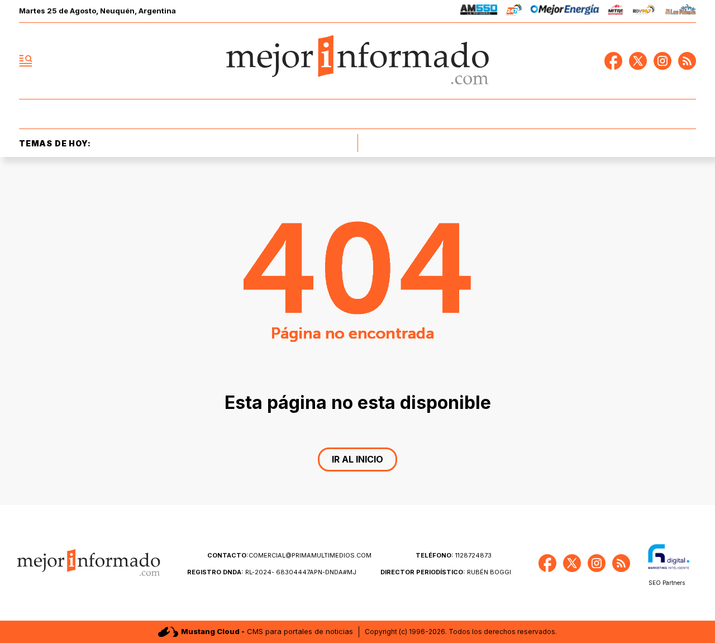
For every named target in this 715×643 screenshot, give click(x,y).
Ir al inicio (357, 459)
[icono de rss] (687, 61)
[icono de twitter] (638, 61)
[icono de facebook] (613, 61)
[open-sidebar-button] (25, 61)
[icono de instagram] (662, 61)
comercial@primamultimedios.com (289, 555)
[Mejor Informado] (357, 61)
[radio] (479, 11)
